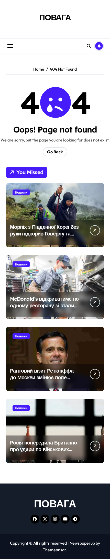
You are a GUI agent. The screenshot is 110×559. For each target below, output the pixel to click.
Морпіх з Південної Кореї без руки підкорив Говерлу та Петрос (44, 233)
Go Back (55, 151)
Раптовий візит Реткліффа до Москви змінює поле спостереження (42, 377)
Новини (21, 192)
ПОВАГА (55, 17)
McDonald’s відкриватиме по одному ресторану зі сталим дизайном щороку (44, 305)
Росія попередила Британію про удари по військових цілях (43, 449)
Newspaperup (82, 543)
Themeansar (54, 549)
